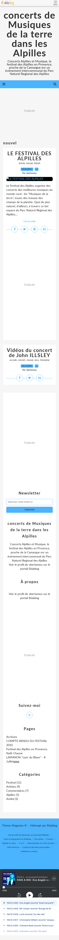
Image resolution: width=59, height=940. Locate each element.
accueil (13, 360)
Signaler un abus (9, 843)
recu (36, 360)
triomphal (44, 360)
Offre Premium (13, 847)
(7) (17, 790)
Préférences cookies (29, 851)
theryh (37, 163)
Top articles (38, 839)
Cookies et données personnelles (35, 847)
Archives (11, 737)
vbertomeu (35, 564)
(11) (13, 782)
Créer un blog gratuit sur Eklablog (17, 839)
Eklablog (52, 825)
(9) (13, 786)
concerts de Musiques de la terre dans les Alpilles (29, 34)
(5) (12, 795)
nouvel (29, 163)
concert (21, 360)
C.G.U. (22, 843)
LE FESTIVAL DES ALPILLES (29, 156)
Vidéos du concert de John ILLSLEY (29, 353)
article (22, 163)
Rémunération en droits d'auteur (41, 843)
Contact (49, 839)
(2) (12, 799)
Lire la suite (30, 221)
